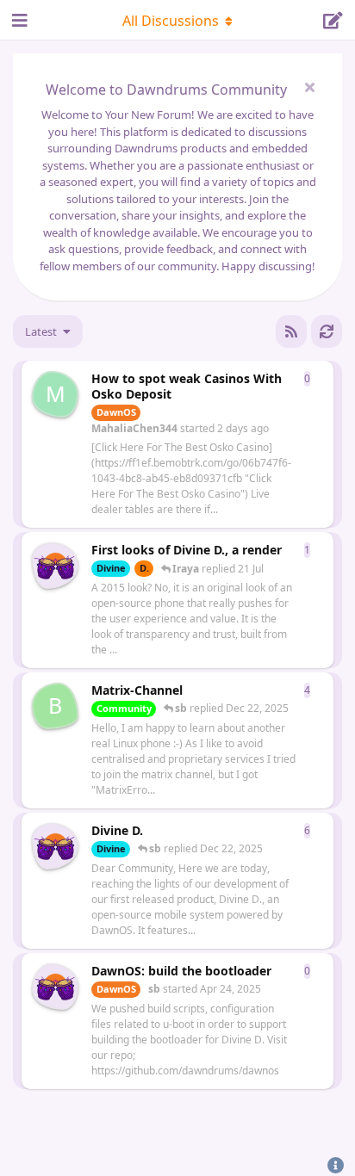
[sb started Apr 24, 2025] (55, 565)
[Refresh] (326, 331)
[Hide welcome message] (309, 87)
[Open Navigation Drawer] (17, 20)
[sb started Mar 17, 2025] (55, 846)
